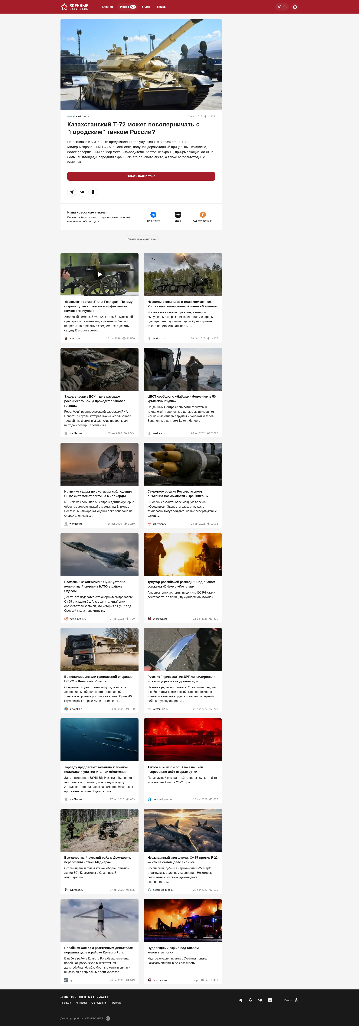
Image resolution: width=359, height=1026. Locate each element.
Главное (107, 6)
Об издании (98, 1002)
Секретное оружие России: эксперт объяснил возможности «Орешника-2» (178, 494)
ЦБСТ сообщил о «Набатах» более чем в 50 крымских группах (182, 399)
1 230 (131, 523)
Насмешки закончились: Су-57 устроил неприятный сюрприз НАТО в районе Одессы (94, 586)
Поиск (161, 6)
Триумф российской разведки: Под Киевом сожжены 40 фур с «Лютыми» (181, 584)
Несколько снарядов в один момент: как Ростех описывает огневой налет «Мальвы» (182, 304)
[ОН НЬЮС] (149, 523)
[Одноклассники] (250, 1000)
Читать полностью (141, 176)
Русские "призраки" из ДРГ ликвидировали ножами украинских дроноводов (181, 679)
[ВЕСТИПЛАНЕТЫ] (66, 618)
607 (216, 799)
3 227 (214, 338)
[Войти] (295, 7)
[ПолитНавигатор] (149, 799)
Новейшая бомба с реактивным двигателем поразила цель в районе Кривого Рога (98, 950)
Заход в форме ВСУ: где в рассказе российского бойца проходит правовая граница (94, 401)
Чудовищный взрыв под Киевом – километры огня (174, 950)
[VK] (260, 1000)
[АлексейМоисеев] (66, 980)
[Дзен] (270, 1000)
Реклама (65, 1002)
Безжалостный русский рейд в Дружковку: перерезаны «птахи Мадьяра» (97, 860)
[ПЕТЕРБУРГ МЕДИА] (149, 889)
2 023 (214, 433)
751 (216, 708)
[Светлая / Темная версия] (282, 7)
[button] (71, 192)
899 (132, 618)
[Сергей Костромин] (66, 523)
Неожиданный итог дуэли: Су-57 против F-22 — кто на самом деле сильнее (182, 860)
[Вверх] (291, 1000)
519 (132, 980)
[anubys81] (66, 338)
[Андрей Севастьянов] (149, 338)
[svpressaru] (149, 618)
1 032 (214, 523)
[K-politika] (66, 708)
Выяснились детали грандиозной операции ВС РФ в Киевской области (98, 679)
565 (132, 889)
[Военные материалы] (74, 7)
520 (216, 889)
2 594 (131, 433)
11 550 (131, 338)
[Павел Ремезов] (66, 433)
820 (216, 618)
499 (216, 980)
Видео (146, 6)
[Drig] (69, 116)
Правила (115, 1002)
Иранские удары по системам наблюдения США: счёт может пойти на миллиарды (98, 494)
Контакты (81, 1002)
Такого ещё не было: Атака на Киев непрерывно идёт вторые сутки (175, 769)
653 (132, 799)
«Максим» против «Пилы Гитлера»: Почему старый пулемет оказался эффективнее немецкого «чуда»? (98, 306)
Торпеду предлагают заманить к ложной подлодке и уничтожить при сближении (96, 769)
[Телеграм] (240, 1000)
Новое (127, 6)
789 (132, 708)
